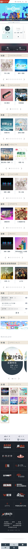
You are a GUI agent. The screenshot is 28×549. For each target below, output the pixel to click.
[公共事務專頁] (7, 475)
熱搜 (3, 293)
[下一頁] (24, 32)
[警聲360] (5, 400)
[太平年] (26, 309)
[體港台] (20, 446)
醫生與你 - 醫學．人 (7, 162)
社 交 (22, 436)
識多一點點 (7, 32)
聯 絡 (8, 439)
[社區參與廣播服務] (20, 475)
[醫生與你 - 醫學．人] (26, 298)
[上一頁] (3, 32)
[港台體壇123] (5, 391)
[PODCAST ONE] (20, 504)
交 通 (8, 436)
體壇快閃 (7, 222)
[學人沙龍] (14, 391)
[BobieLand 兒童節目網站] (20, 456)
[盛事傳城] (20, 495)
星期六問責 (21, 133)
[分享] (19, 436)
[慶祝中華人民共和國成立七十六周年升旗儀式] (14, 409)
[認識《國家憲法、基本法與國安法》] (20, 485)
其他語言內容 (13, 527)
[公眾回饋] (18, 439)
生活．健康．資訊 (18, 32)
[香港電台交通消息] (5, 436)
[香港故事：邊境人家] (5, 418)
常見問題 (19, 523)
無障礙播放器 (17, 525)
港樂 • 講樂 (7, 192)
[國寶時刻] (12, 354)
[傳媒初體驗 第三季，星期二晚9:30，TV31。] (14, 12)
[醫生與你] (23, 391)
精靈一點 (21, 162)
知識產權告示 (8, 523)
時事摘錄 (21, 103)
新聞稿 (6, 522)
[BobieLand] (14, 330)
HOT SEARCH (16, 293)
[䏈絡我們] (5, 439)
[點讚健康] (7, 456)
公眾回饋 (22, 439)
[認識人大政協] (23, 409)
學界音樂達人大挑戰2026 (21, 252)
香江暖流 (7, 103)
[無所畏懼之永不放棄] (26, 303)
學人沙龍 (7, 73)
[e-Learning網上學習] (20, 465)
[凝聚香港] (14, 400)
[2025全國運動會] (7, 446)
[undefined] (16, 1)
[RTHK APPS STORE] (7, 504)
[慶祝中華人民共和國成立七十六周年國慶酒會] (5, 409)
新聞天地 (7, 133)
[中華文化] (7, 485)
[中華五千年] (7, 514)
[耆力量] (7, 495)
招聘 (14, 522)
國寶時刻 (12, 363)
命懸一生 (7, 281)
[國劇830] (7, 465)
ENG (18, 1)
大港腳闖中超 (21, 222)
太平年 (21, 281)
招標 (20, 522)
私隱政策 (7, 525)
